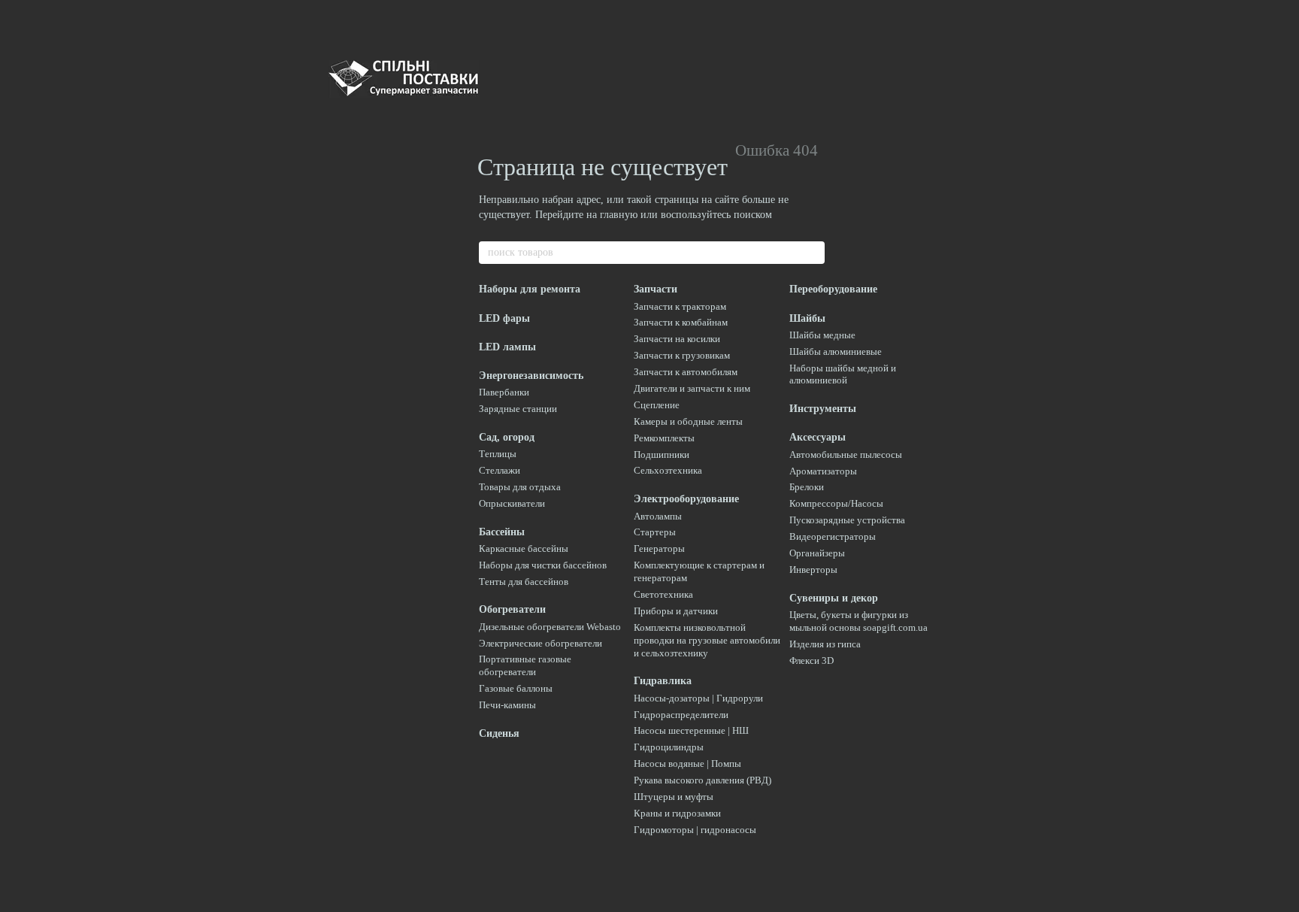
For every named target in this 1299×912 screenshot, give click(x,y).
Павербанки (504, 392)
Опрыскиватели (512, 503)
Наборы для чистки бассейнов (543, 565)
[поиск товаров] (813, 252)
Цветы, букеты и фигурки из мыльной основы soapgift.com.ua (858, 621)
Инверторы (813, 569)
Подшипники (661, 454)
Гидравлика (663, 680)
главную (618, 214)
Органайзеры (817, 553)
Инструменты (822, 408)
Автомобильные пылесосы (845, 454)
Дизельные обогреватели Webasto (550, 626)
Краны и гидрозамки (677, 813)
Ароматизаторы (823, 471)
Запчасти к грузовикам (682, 355)
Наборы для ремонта (529, 289)
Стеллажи (499, 470)
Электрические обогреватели (540, 643)
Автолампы (658, 516)
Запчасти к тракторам (680, 306)
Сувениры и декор (833, 598)
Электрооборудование (686, 498)
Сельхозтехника (668, 470)
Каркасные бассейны (523, 548)
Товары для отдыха (520, 486)
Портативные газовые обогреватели (525, 665)
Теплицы (497, 453)
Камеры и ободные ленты (688, 421)
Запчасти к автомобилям (685, 371)
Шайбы (807, 318)
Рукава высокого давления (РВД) (702, 780)
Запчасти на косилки (677, 338)
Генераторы (659, 548)
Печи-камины (507, 705)
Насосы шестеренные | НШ (691, 730)
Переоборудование (833, 289)
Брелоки (806, 486)
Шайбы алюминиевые (835, 351)
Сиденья (499, 733)
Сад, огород (506, 437)
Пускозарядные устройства (847, 520)
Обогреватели (512, 609)
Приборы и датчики (676, 611)
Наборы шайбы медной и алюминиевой (842, 374)
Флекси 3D (811, 660)
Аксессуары (817, 437)
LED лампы (507, 347)
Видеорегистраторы (832, 536)
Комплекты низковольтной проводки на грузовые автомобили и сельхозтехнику (707, 640)
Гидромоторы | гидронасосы (695, 829)
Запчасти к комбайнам (681, 322)
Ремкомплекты (664, 438)
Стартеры (655, 532)
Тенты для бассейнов (523, 581)
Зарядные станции (518, 408)
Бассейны (502, 532)
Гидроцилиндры (669, 747)
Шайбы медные (822, 335)
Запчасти (655, 289)
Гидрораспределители (681, 714)
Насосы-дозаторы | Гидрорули (698, 698)
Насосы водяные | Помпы (687, 763)
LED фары (504, 318)
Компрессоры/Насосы (836, 503)
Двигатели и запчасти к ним (692, 388)
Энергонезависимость (531, 375)
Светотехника (663, 594)
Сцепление (657, 405)
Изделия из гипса (825, 644)
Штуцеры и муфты (673, 796)
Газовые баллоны (516, 688)
